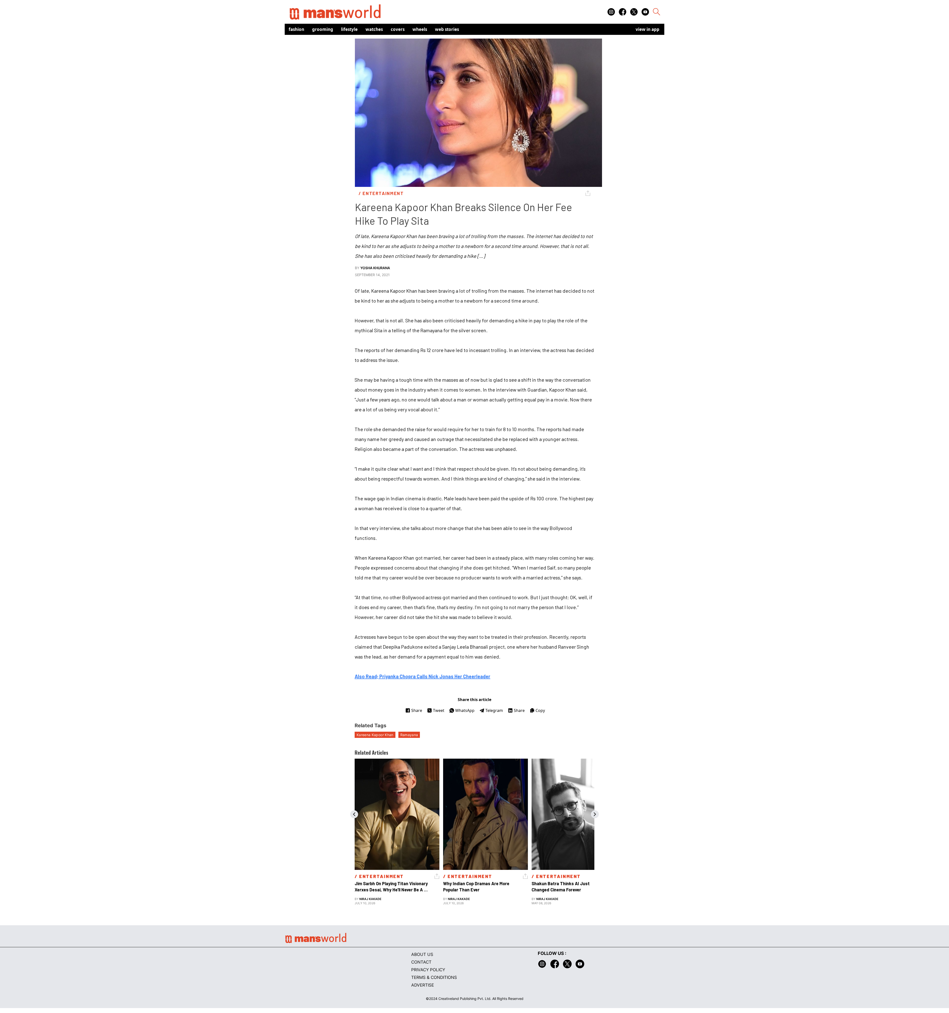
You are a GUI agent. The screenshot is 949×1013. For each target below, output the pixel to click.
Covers (398, 29)
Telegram (494, 710)
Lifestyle (349, 29)
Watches (374, 29)
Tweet (438, 710)
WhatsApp (464, 710)
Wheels (419, 29)
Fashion (296, 29)
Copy (540, 710)
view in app (647, 29)
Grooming (322, 29)
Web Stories (447, 29)
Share (416, 710)
